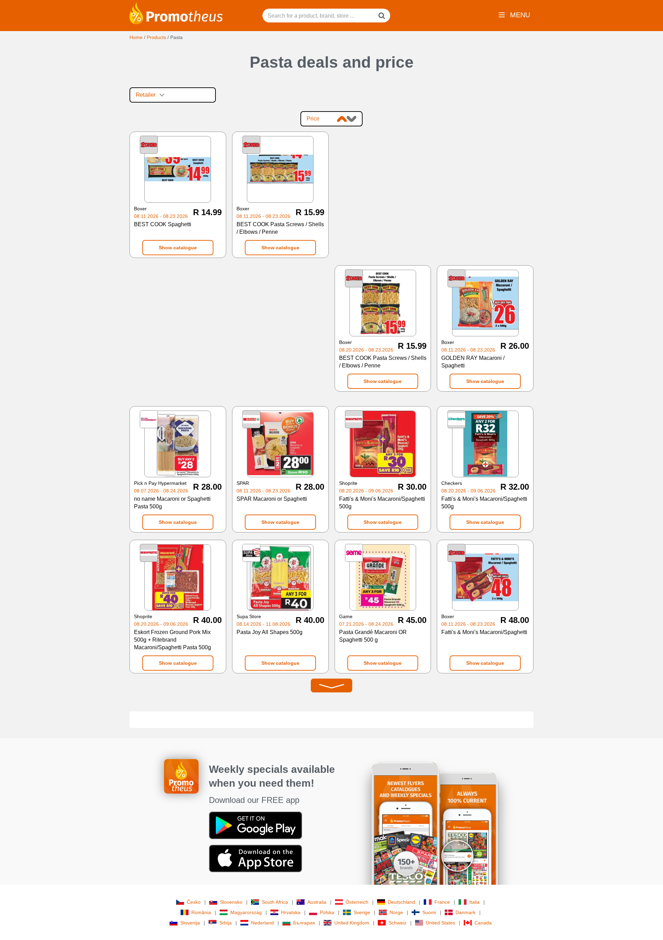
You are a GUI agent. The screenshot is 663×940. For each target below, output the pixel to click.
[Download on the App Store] (255, 858)
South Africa (275, 902)
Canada (483, 922)
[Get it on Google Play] (255, 825)
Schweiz (397, 922)
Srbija (225, 922)
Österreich (357, 902)
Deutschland (401, 902)
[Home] (176, 13)
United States (440, 922)
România (201, 912)
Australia (316, 902)
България (304, 922)
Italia (474, 902)
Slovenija (190, 922)
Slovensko (231, 902)
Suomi (429, 912)
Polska (327, 912)
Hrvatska (290, 912)
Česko (194, 902)
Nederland (262, 922)
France (442, 902)
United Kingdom (351, 922)
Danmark (465, 912)
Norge (396, 912)
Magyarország (246, 912)
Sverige (362, 912)
